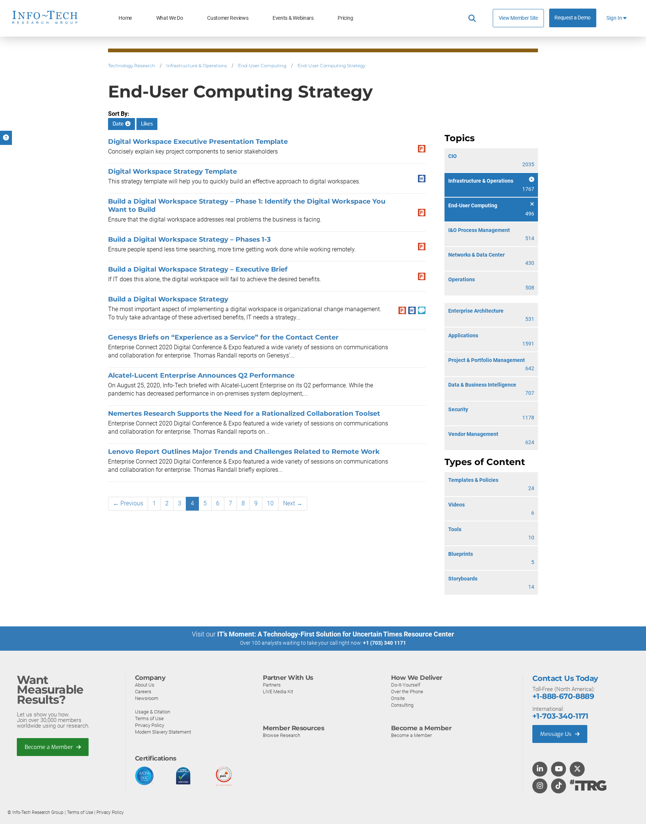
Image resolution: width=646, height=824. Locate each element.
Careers (143, 691)
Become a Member (49, 747)
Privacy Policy (149, 725)
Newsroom (147, 698)
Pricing (345, 18)
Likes (147, 123)
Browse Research (281, 735)
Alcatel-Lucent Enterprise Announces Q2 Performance (201, 375)
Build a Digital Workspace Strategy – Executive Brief (197, 269)
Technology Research (131, 65)
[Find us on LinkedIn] (540, 769)
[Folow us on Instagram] (540, 786)
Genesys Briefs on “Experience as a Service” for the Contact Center (223, 337)
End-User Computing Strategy (331, 65)
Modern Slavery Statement (163, 732)
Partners (272, 685)
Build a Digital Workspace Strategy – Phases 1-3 (189, 239)
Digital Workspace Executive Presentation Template (198, 141)
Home (125, 18)
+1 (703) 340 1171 (384, 643)
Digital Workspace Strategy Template (172, 171)
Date (119, 123)
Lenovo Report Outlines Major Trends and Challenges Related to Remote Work (244, 451)
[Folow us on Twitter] (577, 769)
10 (270, 503)
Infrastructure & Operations (196, 65)
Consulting (402, 705)
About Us (144, 685)
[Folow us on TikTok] (559, 786)
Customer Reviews (227, 18)
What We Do (169, 18)
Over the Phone (407, 691)
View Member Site (518, 18)
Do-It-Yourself (405, 685)
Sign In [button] (614, 18)
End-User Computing (262, 65)
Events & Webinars (293, 18)
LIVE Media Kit (278, 691)
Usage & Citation (152, 712)
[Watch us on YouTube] (559, 769)
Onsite (398, 698)
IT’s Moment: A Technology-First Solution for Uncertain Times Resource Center (335, 634)
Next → (292, 503)
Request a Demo (572, 18)
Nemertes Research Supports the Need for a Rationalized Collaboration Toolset (244, 413)
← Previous (128, 503)
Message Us (556, 734)
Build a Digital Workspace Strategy (168, 299)
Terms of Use (149, 718)
